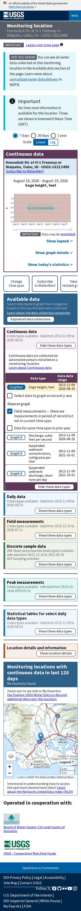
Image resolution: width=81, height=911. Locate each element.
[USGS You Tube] (69, 889)
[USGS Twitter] (49, 889)
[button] (40, 736)
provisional (68, 234)
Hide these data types (56, 345)
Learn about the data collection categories (38, 313)
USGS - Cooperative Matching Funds (29, 853)
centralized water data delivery (34, 79)
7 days (24, 135)
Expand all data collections (31, 319)
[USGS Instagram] (75, 889)
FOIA (27, 906)
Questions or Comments (40, 868)
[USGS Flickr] (64, 889)
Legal (38, 877)
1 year (62, 135)
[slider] (71, 229)
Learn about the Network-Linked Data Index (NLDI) (40, 789)
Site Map (10, 883)
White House (50, 900)
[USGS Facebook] (54, 889)
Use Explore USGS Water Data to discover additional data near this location (37, 697)
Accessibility (54, 877)
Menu (74, 15)
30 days (43, 135)
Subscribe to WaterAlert (25, 171)
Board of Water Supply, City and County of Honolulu (34, 829)
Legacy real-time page (42, 45)
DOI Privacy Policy (17, 877)
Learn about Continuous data (30, 367)
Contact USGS (31, 883)
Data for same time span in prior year (42, 428)
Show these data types (55, 510)
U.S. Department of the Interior (27, 895)
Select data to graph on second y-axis (43, 395)
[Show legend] (73, 762)
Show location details (56, 653)
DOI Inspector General (20, 900)
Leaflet (21, 777)
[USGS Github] (59, 889)
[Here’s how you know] (40, 5)
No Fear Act (12, 906)
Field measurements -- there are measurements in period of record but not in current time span (43, 416)
